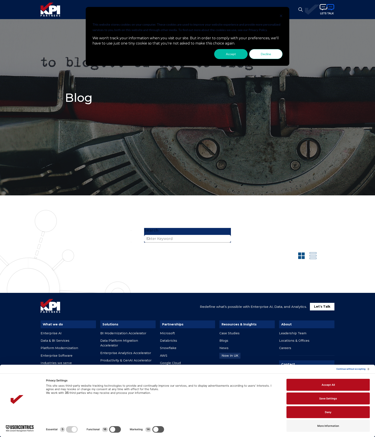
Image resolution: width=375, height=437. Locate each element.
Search (151, 230)
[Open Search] (300, 9)
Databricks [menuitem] (168, 341)
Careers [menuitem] (285, 348)
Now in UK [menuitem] (230, 355)
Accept (231, 54)
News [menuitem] (224, 348)
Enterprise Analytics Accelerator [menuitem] (125, 353)
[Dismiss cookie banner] (281, 16)
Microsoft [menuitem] (167, 333)
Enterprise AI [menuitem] (51, 333)
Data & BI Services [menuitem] (55, 341)
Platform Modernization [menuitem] (59, 348)
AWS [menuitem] (163, 356)
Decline (266, 54)
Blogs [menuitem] (223, 341)
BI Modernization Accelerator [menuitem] (123, 333)
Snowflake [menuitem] (168, 348)
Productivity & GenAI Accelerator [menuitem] (125, 360)
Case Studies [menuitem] (229, 333)
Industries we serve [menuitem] (56, 363)
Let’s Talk (322, 306)
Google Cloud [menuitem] (170, 363)
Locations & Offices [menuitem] (294, 341)
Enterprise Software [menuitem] (56, 356)
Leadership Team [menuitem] (292, 333)
